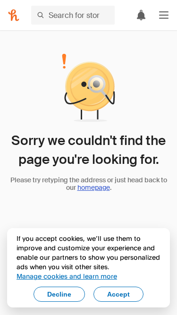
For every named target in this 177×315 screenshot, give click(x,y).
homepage (93, 187)
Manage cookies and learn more (67, 276)
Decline (59, 294)
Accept (118, 294)
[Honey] (14, 15)
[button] (163, 15)
